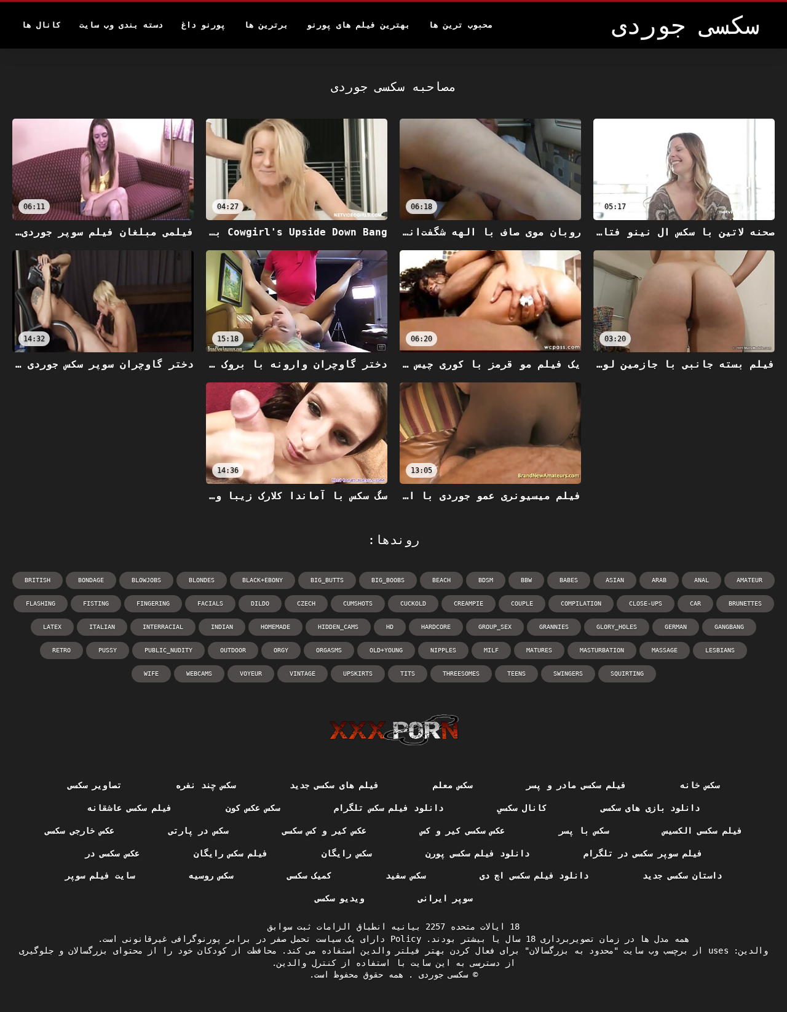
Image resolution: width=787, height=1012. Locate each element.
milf (491, 650)
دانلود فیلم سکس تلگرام (388, 808)
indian (222, 626)
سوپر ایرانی (445, 898)
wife (151, 673)
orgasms (329, 650)
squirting (627, 673)
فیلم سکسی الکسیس (702, 831)
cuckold (413, 603)
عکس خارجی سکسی (79, 831)
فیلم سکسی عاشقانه (129, 808)
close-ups (645, 603)
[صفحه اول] (394, 729)
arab (659, 580)
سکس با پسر (584, 831)
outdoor (233, 650)
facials (210, 603)
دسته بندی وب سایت (121, 25)
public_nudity (168, 650)
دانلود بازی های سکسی (650, 808)
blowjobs (146, 580)
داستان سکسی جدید (682, 875)
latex (52, 626)
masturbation (602, 650)
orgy (281, 650)
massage (665, 650)
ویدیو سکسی (339, 898)
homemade (275, 626)
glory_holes (616, 626)
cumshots (358, 603)
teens (516, 673)
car (695, 603)
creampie (468, 603)
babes (569, 580)
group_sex (495, 626)
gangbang (729, 626)
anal (701, 580)
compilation (581, 603)
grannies (554, 626)
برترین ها (266, 25)
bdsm (485, 580)
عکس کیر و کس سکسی (324, 831)
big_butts (327, 580)
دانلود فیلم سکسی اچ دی (534, 875)
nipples (443, 650)
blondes (202, 580)
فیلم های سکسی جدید (334, 785)
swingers (568, 673)
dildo (260, 603)
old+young (386, 650)
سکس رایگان (346, 853)
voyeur (251, 673)
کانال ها (41, 25)
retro (61, 650)
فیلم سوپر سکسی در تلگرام (642, 853)
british (37, 580)
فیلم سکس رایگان (231, 853)
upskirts (358, 673)
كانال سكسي (522, 808)
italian (102, 626)
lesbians (720, 650)
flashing (40, 603)
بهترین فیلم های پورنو (358, 25)
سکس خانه (699, 785)
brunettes (745, 603)
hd (390, 626)
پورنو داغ (203, 25)
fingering (153, 603)
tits (407, 673)
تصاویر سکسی (95, 785)
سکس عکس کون (253, 808)
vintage (302, 673)
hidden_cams (338, 626)
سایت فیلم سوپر (100, 875)
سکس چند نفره (205, 785)
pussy (107, 650)
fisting (96, 603)
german (676, 626)
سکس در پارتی (198, 831)
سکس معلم (452, 785)
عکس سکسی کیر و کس (463, 831)
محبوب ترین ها (460, 25)
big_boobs (388, 580)
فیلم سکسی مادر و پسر (575, 785)
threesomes (461, 673)
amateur (749, 580)
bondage (91, 580)
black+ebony (262, 580)
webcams (199, 673)
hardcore (436, 626)
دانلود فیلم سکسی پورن (477, 853)
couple (522, 603)
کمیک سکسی (309, 875)
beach (441, 580)
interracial (163, 626)
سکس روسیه (211, 875)
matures (539, 650)
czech (306, 603)
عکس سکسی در (112, 853)
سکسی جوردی (440, 974)
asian (615, 580)
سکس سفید (405, 875)
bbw (526, 580)
